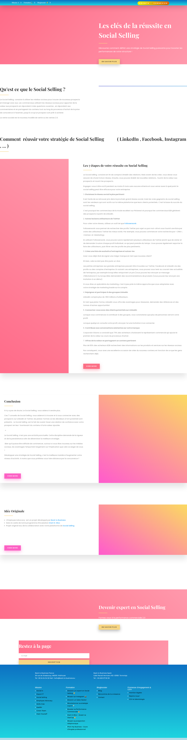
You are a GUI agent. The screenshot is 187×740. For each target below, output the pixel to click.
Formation (70, 687)
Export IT (40, 694)
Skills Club (41, 704)
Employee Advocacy (44, 701)
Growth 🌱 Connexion (153, 3)
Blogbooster (102, 687)
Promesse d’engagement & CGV (139, 688)
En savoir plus (109, 61)
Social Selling (68, 525)
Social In (40, 691)
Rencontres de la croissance (109, 694)
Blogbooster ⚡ (42, 3)
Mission (38, 687)
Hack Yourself (42, 714)
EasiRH (39, 707)
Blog (100, 691)
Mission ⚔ (15, 3)
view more (91, 366)
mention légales (135, 693)
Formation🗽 (28, 3)
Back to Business (58, 520)
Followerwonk (130, 223)
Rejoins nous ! (134, 696)
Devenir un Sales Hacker (77, 700)
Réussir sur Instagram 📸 (76, 697)
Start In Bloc (54, 523)
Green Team (41, 711)
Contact (101, 697)
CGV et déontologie (137, 699)
